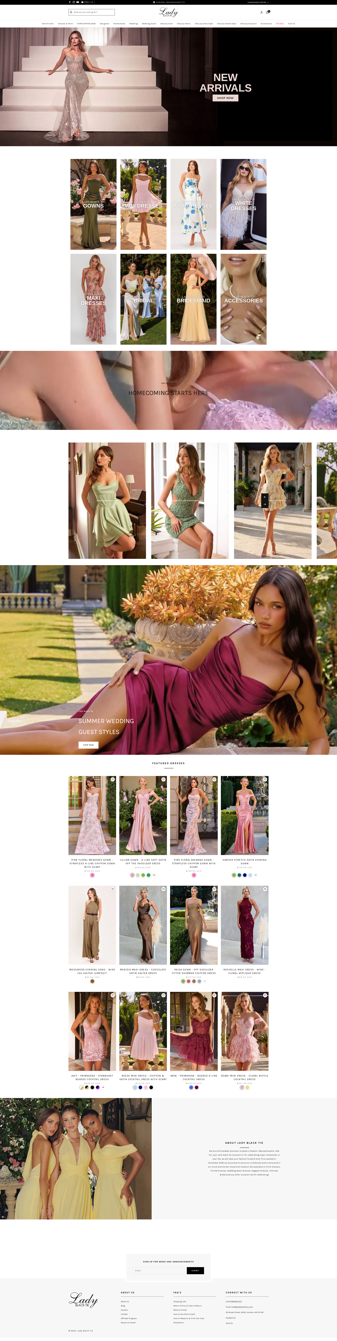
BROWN (92, 981)
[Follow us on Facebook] (69, 2)
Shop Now (225, 98)
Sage (137, 875)
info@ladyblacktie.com (242, 1307)
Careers (124, 1310)
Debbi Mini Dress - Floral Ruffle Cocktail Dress (245, 1077)
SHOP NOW (88, 745)
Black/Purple (97, 1087)
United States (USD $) (257, 2)
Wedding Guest (149, 23)
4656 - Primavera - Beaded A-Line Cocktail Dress (194, 1077)
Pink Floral (92, 875)
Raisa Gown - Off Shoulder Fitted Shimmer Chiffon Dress (194, 971)
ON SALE (280, 23)
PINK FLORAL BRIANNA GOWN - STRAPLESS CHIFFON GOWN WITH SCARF (194, 863)
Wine (196, 1087)
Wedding (133, 23)
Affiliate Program (129, 1318)
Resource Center (128, 1322)
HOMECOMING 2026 (86, 23)
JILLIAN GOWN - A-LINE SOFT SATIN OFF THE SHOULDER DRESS (143, 861)
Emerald (148, 875)
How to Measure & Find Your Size (188, 1318)
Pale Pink (145, 1087)
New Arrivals (48, 23)
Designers (104, 23)
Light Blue (135, 1087)
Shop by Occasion (248, 23)
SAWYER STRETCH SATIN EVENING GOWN (245, 861)
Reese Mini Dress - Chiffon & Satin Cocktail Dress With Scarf (143, 1077)
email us (88, 2)
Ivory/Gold (81, 1087)
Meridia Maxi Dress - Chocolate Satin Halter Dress (143, 971)
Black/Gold (87, 1087)
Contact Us (231, 1318)
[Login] (261, 12)
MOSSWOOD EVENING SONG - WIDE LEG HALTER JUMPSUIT (92, 971)
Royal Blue (191, 1087)
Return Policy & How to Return (187, 1306)
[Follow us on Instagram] (73, 2)
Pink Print (242, 1087)
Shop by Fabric (184, 23)
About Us (125, 1301)
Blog (123, 1306)
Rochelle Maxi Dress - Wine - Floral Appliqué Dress (245, 971)
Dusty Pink (132, 875)
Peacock (239, 875)
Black (92, 1087)
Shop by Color (166, 23)
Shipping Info (179, 1301)
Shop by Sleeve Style (226, 23)
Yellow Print (247, 1087)
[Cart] (267, 12)
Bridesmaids (119, 23)
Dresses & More (65, 23)
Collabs (124, 1314)
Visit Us (291, 23)
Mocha (194, 981)
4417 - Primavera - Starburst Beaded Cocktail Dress (92, 1077)
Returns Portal (180, 1310)
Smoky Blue (199, 981)
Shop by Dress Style (204, 23)
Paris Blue (250, 875)
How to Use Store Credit (184, 1314)
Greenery (143, 875)
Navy (244, 875)
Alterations (178, 1322)
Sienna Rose (188, 981)
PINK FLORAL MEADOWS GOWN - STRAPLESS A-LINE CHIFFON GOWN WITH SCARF (92, 863)
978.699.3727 (236, 1301)
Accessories (266, 23)
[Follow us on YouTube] (77, 2)
